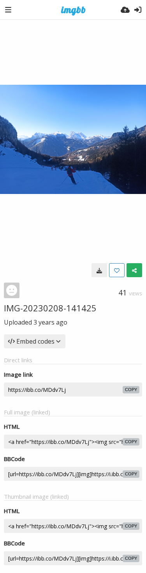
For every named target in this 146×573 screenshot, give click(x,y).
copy (131, 389)
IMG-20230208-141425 (50, 308)
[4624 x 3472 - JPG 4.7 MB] (99, 270)
